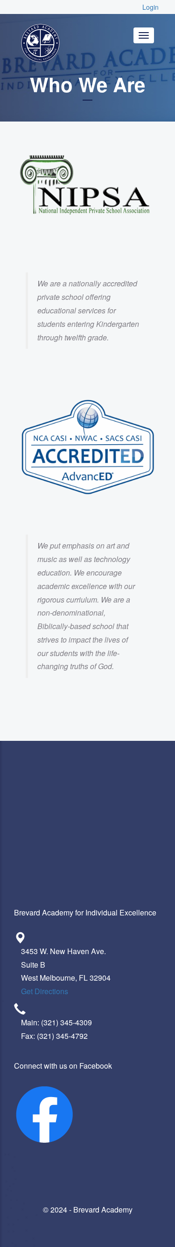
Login (150, 7)
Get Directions (44, 991)
